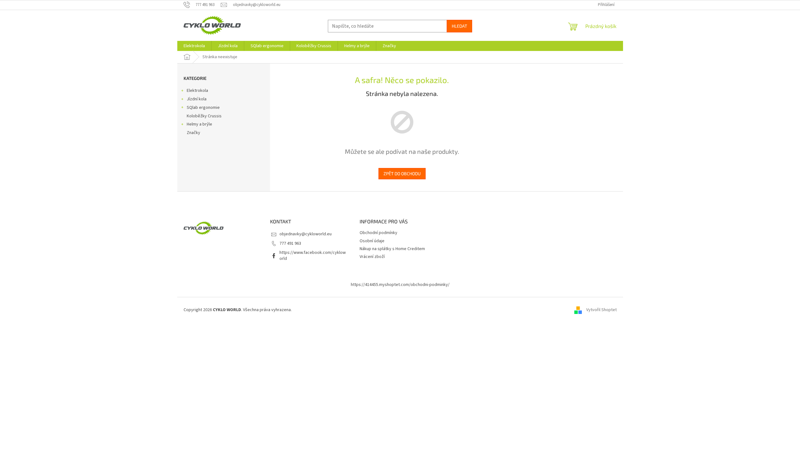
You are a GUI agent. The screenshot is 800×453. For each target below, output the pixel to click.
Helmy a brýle (199, 124)
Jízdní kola (197, 99)
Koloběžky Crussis (204, 116)
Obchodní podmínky (378, 233)
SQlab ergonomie (203, 107)
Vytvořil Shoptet (601, 310)
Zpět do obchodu (402, 173)
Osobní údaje (372, 241)
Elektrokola (197, 90)
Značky (193, 133)
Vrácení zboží (372, 257)
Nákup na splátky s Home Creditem (392, 249)
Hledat (459, 26)
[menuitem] (194, 46)
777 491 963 (290, 243)
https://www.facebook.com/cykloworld (312, 255)
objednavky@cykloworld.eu (305, 234)
